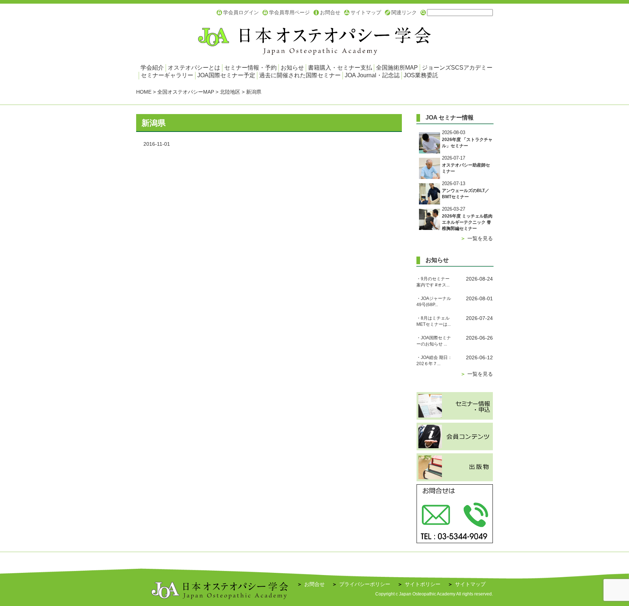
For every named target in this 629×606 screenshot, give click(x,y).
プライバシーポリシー (361, 584)
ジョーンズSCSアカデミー (457, 67)
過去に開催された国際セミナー (300, 75)
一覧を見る (476, 238)
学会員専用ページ (289, 12)
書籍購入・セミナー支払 (340, 67)
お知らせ (292, 67)
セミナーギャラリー (167, 75)
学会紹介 (152, 67)
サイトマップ (366, 12)
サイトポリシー (418, 584)
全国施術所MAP (397, 67)
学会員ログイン (241, 12)
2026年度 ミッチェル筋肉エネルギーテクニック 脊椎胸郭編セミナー (467, 222)
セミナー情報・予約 (250, 67)
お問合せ (330, 12)
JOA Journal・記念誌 (372, 75)
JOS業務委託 (421, 75)
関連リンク (404, 12)
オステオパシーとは (194, 67)
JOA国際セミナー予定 (226, 75)
